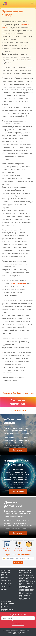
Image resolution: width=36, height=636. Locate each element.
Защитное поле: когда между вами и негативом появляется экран (27, 578)
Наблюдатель (4, 577)
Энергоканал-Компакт (7, 579)
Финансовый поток (6, 580)
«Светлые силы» (18, 283)
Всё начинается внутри (25, 593)
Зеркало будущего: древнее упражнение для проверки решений (26, 591)
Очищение (4, 589)
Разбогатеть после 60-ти (26, 575)
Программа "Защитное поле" (27, 581)
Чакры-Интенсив (5, 586)
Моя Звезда (4, 574)
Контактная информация (7, 603)
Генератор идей (5, 585)
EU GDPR (3, 610)
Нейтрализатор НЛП (6, 583)
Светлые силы (5, 588)
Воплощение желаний (7, 575)
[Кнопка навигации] (32, 3)
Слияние (3, 582)
